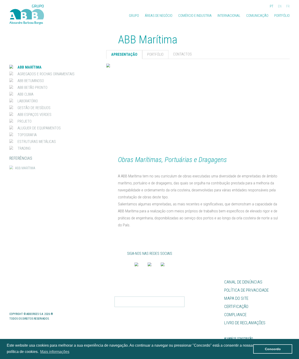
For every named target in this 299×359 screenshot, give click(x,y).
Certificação (236, 306)
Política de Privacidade (246, 290)
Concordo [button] (273, 349)
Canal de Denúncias (243, 282)
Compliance (235, 314)
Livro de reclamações (244, 322)
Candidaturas (23, 290)
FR (288, 6)
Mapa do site (236, 298)
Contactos (20, 298)
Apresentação (124, 54)
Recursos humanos (28, 282)
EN (279, 6)
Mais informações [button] (54, 352)
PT (271, 6)
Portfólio (282, 16)
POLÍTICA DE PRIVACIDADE (165, 311)
